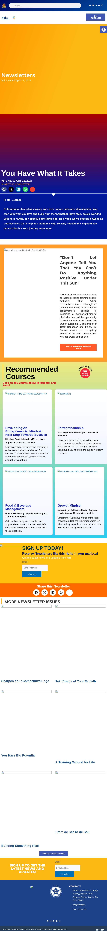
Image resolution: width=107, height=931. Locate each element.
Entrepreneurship (71, 428)
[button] (51, 18)
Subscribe (31, 574)
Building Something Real (20, 845)
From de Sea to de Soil (72, 832)
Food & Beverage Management (18, 507)
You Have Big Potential (18, 755)
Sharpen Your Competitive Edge (25, 681)
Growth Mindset (69, 505)
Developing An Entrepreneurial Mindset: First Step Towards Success (26, 431)
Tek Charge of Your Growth (75, 681)
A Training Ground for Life (75, 762)
